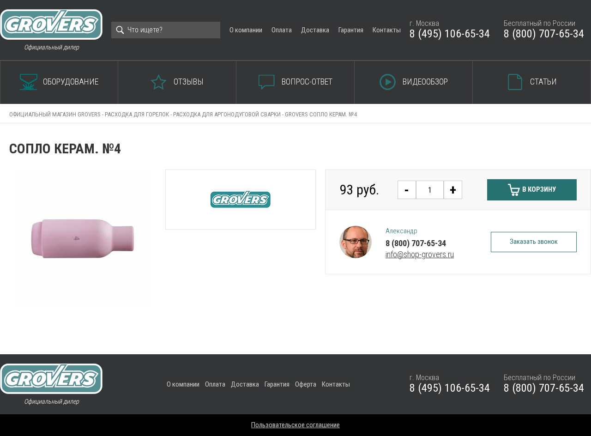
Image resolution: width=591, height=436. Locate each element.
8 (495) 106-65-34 (450, 33)
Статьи (543, 81)
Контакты (387, 30)
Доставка (315, 30)
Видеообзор (425, 81)
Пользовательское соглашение (295, 425)
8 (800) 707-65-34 (544, 33)
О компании (245, 30)
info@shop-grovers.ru (420, 254)
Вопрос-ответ (307, 81)
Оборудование (70, 81)
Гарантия (350, 30)
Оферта (305, 384)
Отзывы (189, 81)
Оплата (281, 30)
